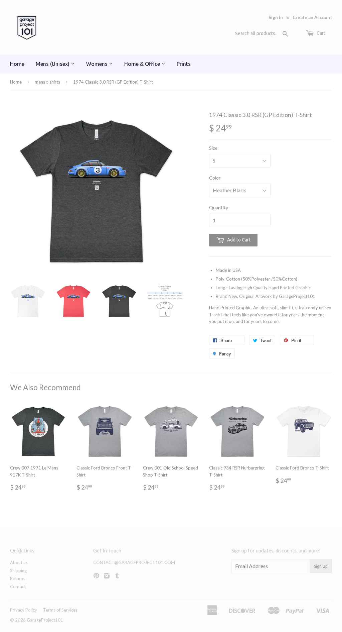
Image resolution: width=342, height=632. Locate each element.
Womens (97, 64)
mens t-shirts (47, 82)
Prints (184, 64)
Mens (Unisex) (53, 64)
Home (17, 64)
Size (213, 148)
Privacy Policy (23, 610)
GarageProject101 (45, 620)
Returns (17, 578)
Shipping (18, 570)
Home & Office (142, 64)
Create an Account (312, 17)
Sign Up (321, 566)
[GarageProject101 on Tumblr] (117, 576)
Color (214, 178)
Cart (320, 33)
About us (19, 562)
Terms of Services (60, 610)
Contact (18, 586)
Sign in (276, 17)
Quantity (218, 207)
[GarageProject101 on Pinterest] (96, 576)
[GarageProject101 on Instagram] (107, 576)
